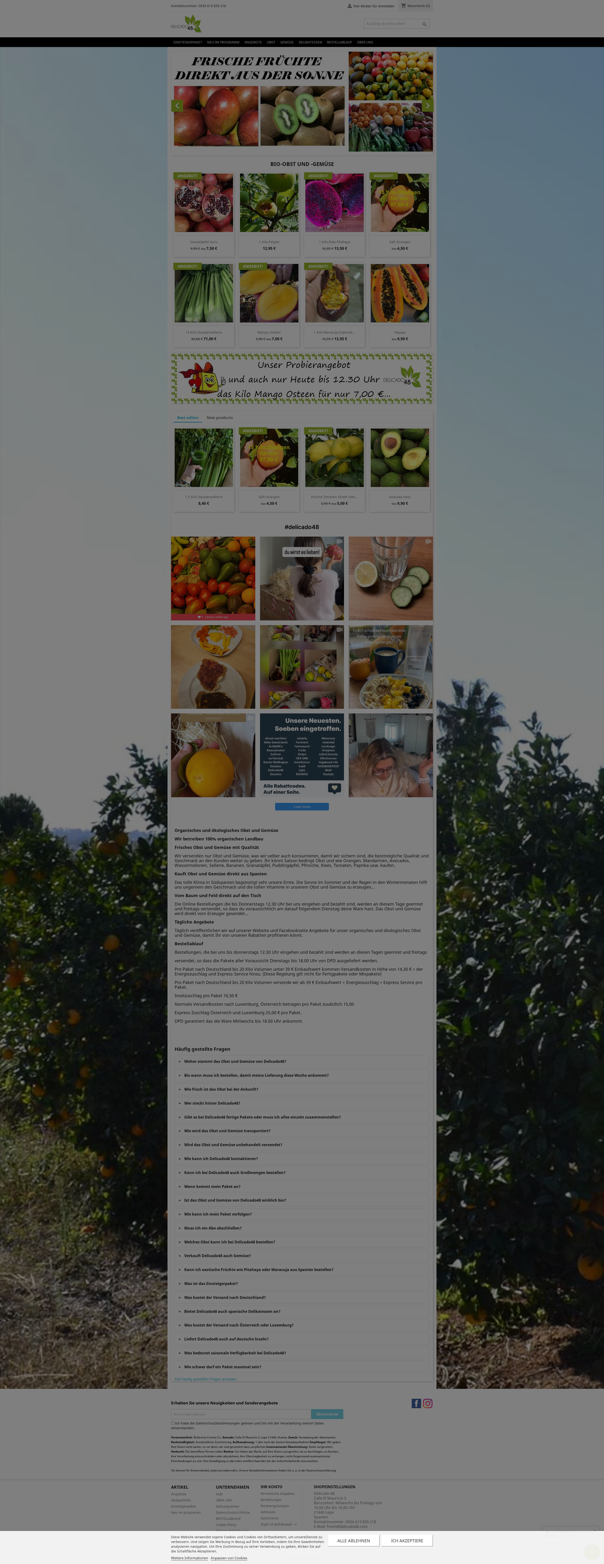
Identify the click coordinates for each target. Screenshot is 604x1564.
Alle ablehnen (353, 1540)
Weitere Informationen (189, 1558)
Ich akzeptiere (407, 1540)
